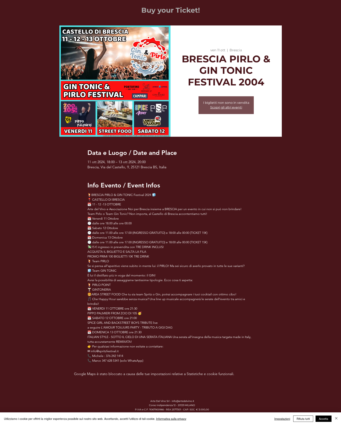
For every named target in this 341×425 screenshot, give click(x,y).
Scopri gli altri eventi (226, 107)
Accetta (323, 419)
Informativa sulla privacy (171, 419)
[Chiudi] (336, 419)
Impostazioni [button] (282, 419)
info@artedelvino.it (183, 401)
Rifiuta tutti (303, 419)
